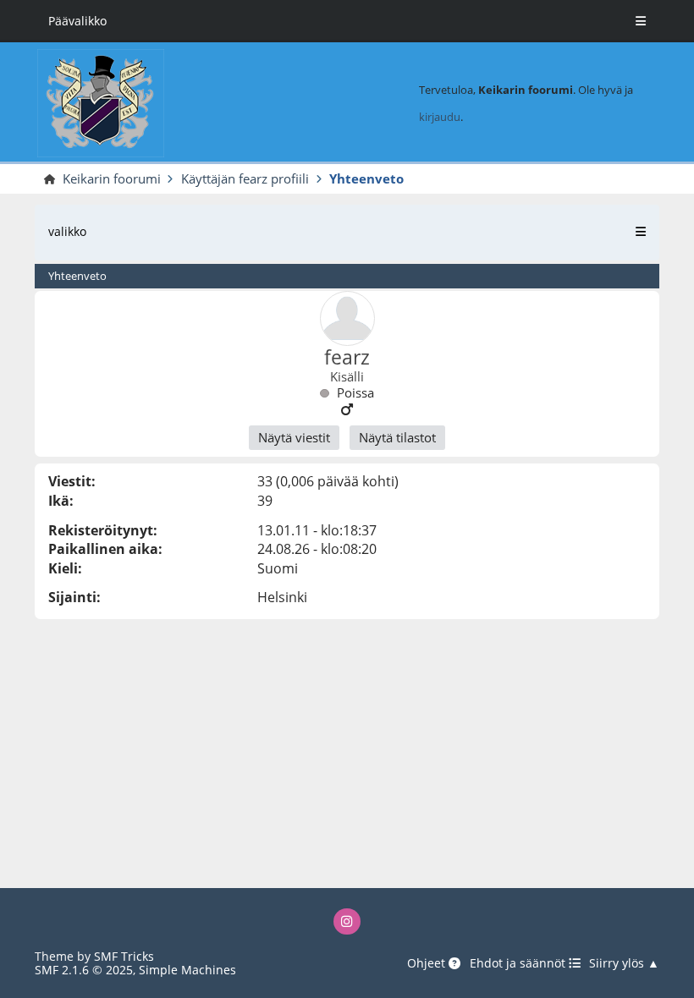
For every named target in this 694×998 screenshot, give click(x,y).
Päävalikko (77, 21)
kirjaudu (439, 116)
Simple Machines (187, 970)
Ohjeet (428, 964)
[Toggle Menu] (641, 21)
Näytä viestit (294, 437)
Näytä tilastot (397, 437)
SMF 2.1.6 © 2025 (84, 970)
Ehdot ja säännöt (519, 964)
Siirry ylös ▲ (624, 964)
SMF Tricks (124, 956)
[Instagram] (346, 921)
